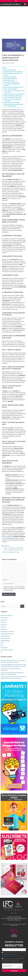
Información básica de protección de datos (13, 956)
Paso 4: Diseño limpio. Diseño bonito (13, 95)
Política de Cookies (14, 925)
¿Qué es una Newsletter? (10, 70)
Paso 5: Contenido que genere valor (13, 97)
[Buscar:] (10, 606)
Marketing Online (5, 638)
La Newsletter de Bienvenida (11, 82)
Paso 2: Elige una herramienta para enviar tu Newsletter (14, 91)
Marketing (6, 545)
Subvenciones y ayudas (7, 649)
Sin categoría (4, 647)
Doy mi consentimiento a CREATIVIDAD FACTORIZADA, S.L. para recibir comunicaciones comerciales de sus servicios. (14, 960)
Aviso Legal (15, 924)
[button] (25, 4)
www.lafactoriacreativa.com (14, 920)
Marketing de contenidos (7, 631)
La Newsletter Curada (9, 80)
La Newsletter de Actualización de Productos (12, 84)
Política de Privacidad (22, 924)
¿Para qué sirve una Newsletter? (12, 102)
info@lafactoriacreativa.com (20, 918)
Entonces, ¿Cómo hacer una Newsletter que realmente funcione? (13, 105)
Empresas (3, 622)
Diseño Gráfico (4, 617)
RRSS (2, 643)
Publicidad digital (5, 640)
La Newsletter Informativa (10, 76)
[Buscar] (22, 606)
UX (1, 652)
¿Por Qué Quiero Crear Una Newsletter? (13, 71)
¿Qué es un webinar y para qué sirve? (13, 548)
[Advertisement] (14, 21)
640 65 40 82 (10, 918)
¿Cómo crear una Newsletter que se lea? (13, 87)
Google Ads (4, 624)
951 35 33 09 (4, 918)
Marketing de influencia (7, 633)
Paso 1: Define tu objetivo (10, 89)
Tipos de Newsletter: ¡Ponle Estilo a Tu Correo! (13, 74)
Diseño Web (4, 620)
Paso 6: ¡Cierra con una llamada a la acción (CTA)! (12, 100)
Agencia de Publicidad (6, 615)
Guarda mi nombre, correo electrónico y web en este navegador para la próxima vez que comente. (14, 588)
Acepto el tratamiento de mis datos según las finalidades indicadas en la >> (14, 954)
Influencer (3, 627)
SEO (2, 645)
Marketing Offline (5, 636)
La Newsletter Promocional (10, 78)
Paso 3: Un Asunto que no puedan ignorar (14, 94)
